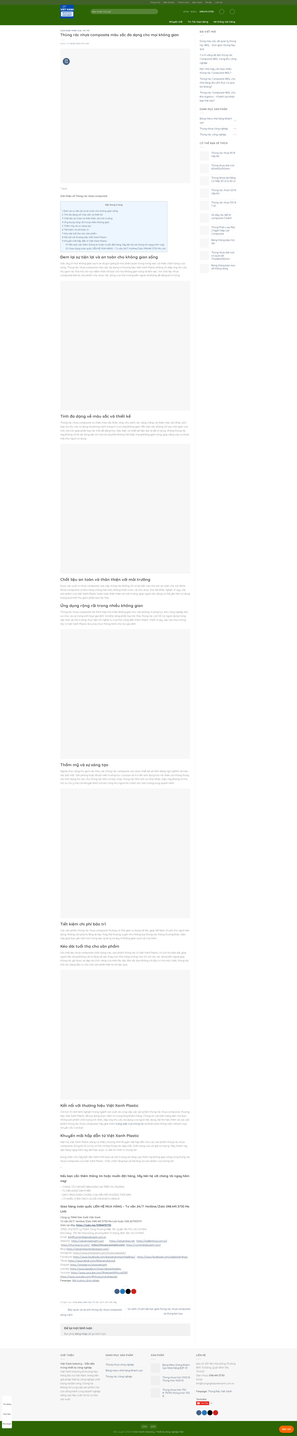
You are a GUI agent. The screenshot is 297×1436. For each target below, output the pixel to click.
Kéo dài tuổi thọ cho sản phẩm (79, 233)
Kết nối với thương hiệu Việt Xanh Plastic (84, 237)
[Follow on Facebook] (225, 2)
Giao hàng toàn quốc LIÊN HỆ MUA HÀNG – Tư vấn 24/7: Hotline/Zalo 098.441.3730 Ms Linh (116, 248)
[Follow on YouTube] (235, 2)
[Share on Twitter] (122, 1291)
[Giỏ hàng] (232, 11)
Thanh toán (183, 2)
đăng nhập (81, 1333)
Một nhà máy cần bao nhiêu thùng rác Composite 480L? (216, 71)
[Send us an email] (229, 2)
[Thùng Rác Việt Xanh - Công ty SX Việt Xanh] (73, 11)
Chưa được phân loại (70, 31)
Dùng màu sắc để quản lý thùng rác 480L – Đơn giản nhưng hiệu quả (218, 45)
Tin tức (208, 2)
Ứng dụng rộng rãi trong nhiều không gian (85, 222)
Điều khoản (168, 2)
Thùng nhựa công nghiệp (214, 128)
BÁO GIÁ (286, 1429)
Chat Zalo (7, 1414)
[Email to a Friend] (128, 1291)
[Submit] (154, 11)
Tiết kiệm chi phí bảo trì (75, 229)
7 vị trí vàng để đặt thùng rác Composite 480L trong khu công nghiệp (218, 58)
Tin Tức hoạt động (198, 21)
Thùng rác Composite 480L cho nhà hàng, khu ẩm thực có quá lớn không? (217, 82)
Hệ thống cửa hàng (224, 21)
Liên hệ (218, 2)
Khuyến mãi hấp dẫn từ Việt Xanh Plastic (84, 240)
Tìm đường (7, 1404)
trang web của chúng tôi (130, 1123)
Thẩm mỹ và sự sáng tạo (76, 225)
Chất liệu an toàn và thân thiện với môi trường (87, 218)
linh (87, 44)
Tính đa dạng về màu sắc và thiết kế (82, 214)
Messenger (7, 1424)
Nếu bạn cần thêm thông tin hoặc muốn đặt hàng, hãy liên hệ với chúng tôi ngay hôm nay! (115, 244)
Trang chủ (155, 2)
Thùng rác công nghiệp (213, 134)
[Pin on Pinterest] (133, 1291)
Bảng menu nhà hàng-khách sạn (216, 120)
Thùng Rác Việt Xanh (220, 1391)
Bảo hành (197, 2)
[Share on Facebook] (117, 1291)
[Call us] (232, 2)
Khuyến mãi (176, 21)
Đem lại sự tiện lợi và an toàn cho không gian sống (90, 210)
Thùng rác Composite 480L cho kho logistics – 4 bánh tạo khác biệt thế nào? (217, 96)
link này (112, 1302)
